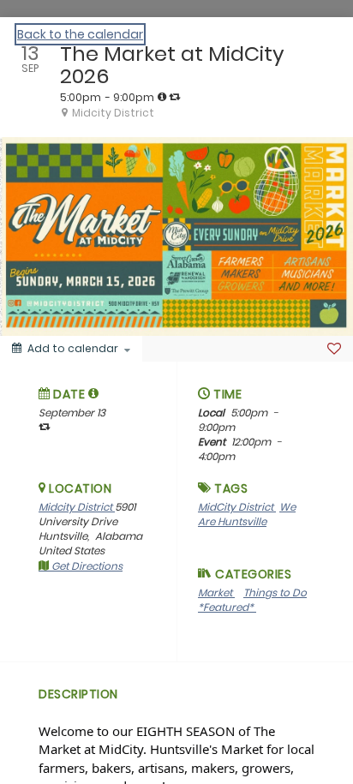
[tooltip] (162, 97)
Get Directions (86, 566)
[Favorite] (334, 348)
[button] (93, 393)
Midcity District (77, 507)
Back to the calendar (80, 34)
